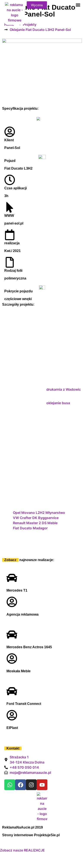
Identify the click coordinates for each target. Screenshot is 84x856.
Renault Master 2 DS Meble (35, 523)
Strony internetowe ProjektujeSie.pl (31, 835)
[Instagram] (31, 784)
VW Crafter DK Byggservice (36, 518)
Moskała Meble (18, 671)
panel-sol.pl (13, 223)
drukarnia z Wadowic (63, 389)
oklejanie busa (58, 403)
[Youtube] (42, 784)
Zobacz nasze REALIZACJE (22, 850)
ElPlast (12, 728)
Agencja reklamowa (22, 614)
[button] (77, 4)
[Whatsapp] (9, 784)
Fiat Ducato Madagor (30, 528)
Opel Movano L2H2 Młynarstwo (39, 512)
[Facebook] (20, 784)
